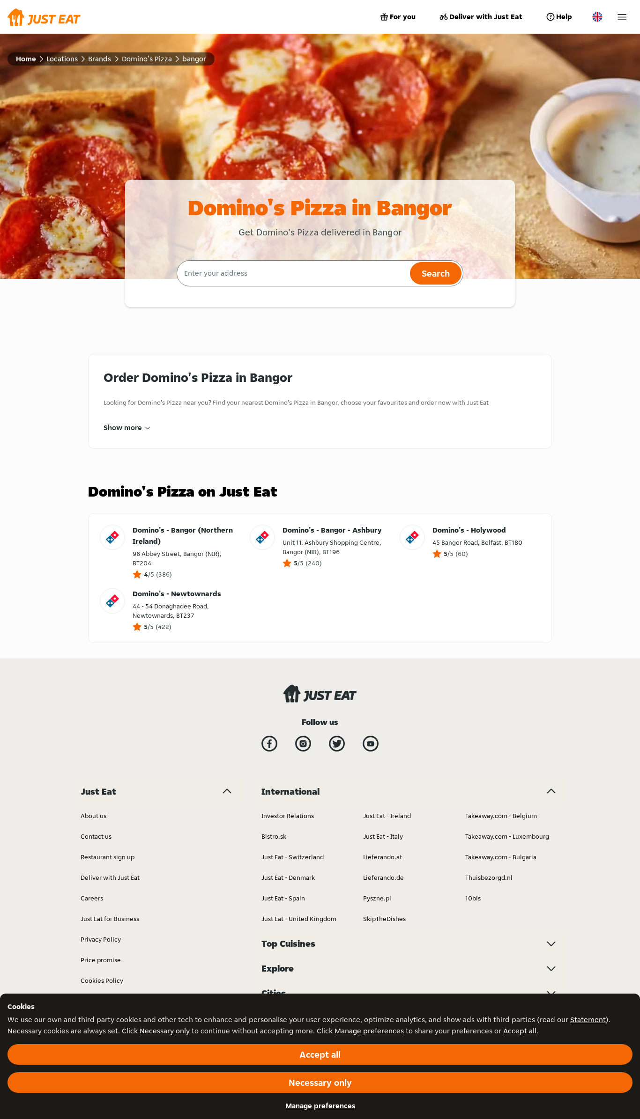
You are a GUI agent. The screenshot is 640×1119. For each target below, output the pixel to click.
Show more (123, 427)
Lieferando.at (382, 857)
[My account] (622, 17)
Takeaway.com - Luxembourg (507, 836)
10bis (473, 898)
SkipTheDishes (384, 918)
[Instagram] (303, 743)
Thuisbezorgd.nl (489, 877)
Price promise (101, 960)
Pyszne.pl (377, 898)
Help (564, 17)
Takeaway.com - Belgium (501, 816)
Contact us (96, 836)
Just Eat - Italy (383, 836)
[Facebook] (269, 743)
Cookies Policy (102, 980)
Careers (92, 898)
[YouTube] (370, 743)
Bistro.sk (273, 836)
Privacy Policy (101, 939)
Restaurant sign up (107, 857)
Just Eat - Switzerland (292, 857)
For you (403, 17)
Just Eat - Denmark (288, 877)
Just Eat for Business (110, 918)
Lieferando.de (383, 877)
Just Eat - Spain (283, 898)
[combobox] (292, 273)
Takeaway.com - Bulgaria (500, 857)
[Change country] (597, 16)
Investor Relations (287, 816)
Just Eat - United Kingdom (298, 918)
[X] (336, 743)
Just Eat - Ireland (387, 816)
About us (93, 816)
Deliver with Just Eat (485, 17)
